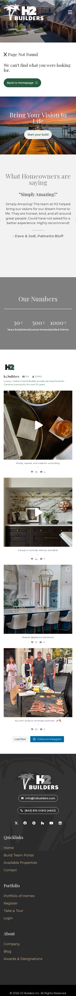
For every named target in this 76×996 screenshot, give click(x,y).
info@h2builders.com (40, 798)
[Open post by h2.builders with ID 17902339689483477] (38, 512)
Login (8, 918)
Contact (10, 870)
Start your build (38, 134)
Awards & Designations (23, 959)
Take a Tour (13, 911)
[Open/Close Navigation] (70, 12)
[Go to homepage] (24, 12)
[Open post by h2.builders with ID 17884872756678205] (38, 682)
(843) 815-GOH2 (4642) (40, 810)
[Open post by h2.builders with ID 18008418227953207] (38, 599)
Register (11, 903)
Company (12, 944)
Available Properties (20, 863)
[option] (38, 229)
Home (9, 848)
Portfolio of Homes (19, 896)
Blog (7, 951)
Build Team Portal (19, 855)
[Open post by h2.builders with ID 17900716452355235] (38, 425)
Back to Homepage (20, 82)
